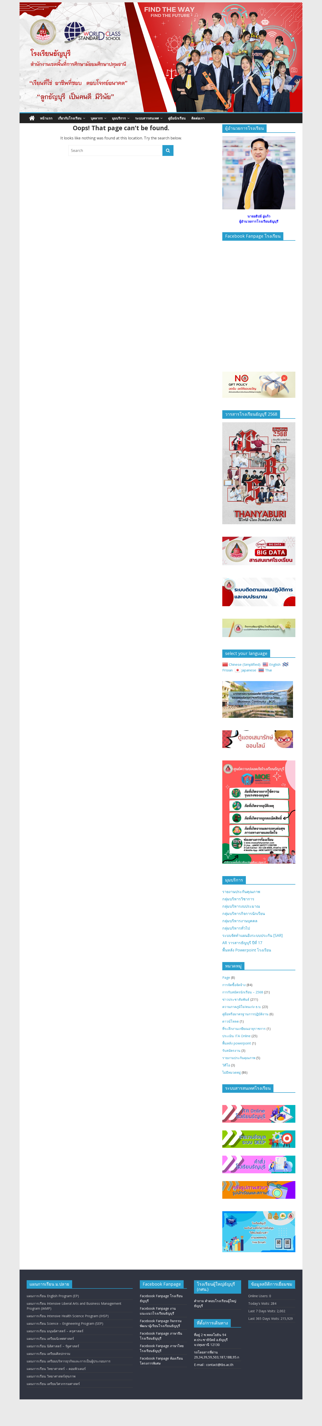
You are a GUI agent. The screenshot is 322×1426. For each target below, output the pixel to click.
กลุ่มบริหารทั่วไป (236, 928)
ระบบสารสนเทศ (147, 118)
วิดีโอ (226, 1065)
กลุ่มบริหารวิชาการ (238, 899)
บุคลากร (97, 118)
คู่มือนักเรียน (177, 118)
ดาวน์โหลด (230, 1021)
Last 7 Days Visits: (262, 1311)
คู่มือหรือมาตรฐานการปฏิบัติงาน (245, 1014)
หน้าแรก (46, 118)
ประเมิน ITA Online (236, 1036)
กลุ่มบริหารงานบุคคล (239, 920)
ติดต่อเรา (198, 118)
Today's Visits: (259, 1303)
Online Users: (258, 1296)
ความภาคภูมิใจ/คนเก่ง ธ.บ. (241, 1006)
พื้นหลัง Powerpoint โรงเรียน (246, 950)
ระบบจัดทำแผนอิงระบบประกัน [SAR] (252, 935)
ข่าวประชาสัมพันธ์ (235, 999)
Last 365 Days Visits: (264, 1318)
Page (226, 977)
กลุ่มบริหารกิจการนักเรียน (243, 913)
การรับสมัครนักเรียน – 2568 (242, 992)
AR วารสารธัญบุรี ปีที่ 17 (242, 942)
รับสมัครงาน (231, 1050)
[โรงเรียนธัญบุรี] (161, 5)
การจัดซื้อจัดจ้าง (234, 985)
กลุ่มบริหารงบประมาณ (241, 906)
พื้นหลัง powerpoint (236, 1043)
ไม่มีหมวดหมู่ (231, 1072)
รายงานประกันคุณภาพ (241, 891)
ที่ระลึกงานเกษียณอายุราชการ (244, 1028)
